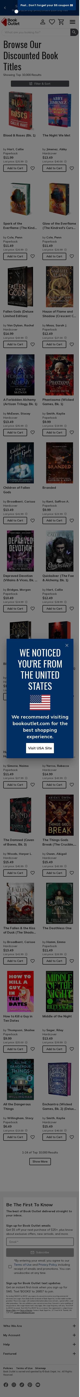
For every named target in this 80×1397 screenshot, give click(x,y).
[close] (67, 645)
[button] (47, 5)
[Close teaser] (16, 11)
